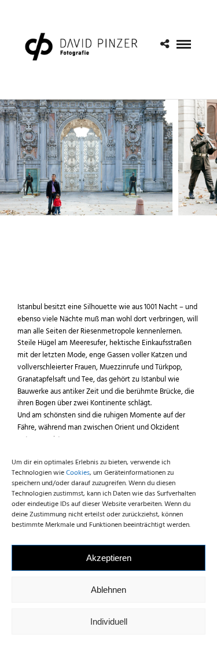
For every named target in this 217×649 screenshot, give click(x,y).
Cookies (78, 473)
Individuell (108, 621)
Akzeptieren (108, 558)
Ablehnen (108, 590)
